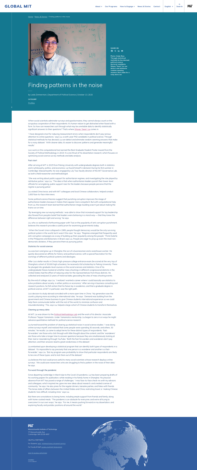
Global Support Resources (51, 447)
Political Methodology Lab (65, 314)
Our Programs (111, 6)
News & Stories (144, 6)
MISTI (39, 443)
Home (30, 17)
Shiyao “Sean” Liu (82, 129)
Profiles (31, 103)
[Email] (121, 51)
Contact (156, 6)
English (168, 6)
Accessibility (31, 459)
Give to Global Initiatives (37, 453)
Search (179, 6)
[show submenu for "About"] (101, 6)
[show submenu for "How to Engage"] (134, 6)
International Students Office (54, 443)
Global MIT (18, 6)
